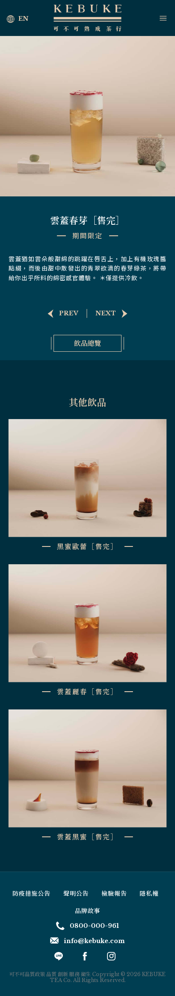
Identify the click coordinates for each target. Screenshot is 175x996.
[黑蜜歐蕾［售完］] (114, 313)
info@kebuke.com (94, 941)
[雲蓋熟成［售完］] (60, 313)
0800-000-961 (94, 926)
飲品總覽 (87, 343)
